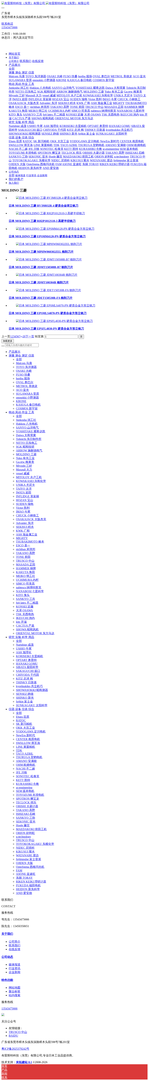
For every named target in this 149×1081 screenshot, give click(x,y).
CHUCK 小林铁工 (27, 515)
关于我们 (7, 933)
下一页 (29, 336)
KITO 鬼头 (23, 595)
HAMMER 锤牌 (26, 568)
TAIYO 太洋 (24, 488)
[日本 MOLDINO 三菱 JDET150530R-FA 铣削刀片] (48, 290)
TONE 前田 (23, 556)
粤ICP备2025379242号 (15, 1048)
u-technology (23, 836)
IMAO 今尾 (23, 511)
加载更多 (7, 341)
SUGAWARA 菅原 (27, 393)
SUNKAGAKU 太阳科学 (31, 705)
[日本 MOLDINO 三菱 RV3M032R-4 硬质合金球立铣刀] (51, 197)
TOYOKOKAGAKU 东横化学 (35, 843)
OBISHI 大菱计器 (27, 806)
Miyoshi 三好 (24, 465)
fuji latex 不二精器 (27, 602)
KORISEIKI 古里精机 (29, 656)
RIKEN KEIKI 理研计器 (31, 881)
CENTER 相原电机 (28, 739)
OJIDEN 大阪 (24, 863)
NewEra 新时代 (25, 735)
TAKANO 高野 (25, 553)
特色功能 (7, 980)
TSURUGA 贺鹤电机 (29, 757)
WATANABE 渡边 (27, 855)
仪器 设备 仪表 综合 (21, 709)
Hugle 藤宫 (23, 825)
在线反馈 (14, 949)
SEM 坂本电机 (25, 791)
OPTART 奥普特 (26, 660)
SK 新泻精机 (24, 723)
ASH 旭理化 (23, 652)
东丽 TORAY (24, 877)
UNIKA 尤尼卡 (25, 484)
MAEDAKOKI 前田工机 (31, 829)
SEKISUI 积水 (25, 526)
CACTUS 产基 (25, 625)
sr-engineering (24, 787)
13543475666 (9, 27)
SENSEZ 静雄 (24, 693)
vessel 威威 (22, 473)
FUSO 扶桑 (23, 374)
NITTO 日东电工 (26, 442)
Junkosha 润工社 (26, 419)
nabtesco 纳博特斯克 (28, 587)
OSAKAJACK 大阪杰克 (31, 519)
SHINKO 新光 (25, 697)
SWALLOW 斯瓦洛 (28, 742)
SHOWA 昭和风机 (27, 629)
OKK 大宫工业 (25, 727)
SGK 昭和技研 (25, 446)
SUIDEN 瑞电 (24, 503)
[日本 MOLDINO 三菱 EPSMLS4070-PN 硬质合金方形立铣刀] (55, 305)
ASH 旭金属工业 (26, 534)
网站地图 (14, 987)
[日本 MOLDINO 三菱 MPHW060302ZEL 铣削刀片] (49, 244)
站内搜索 (14, 995)
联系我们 (14, 945)
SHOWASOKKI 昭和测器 (32, 690)
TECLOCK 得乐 (26, 802)
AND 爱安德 (24, 893)
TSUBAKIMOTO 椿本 (30, 541)
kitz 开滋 (21, 621)
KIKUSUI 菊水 (25, 851)
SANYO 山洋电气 (27, 427)
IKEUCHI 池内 (25, 618)
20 (24, 336)
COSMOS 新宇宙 (27, 408)
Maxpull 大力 (24, 469)
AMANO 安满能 (26, 761)
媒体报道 (14, 964)
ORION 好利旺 (25, 833)
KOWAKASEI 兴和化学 (31, 481)
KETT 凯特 (23, 780)
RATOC (21, 720)
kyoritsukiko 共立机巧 (29, 686)
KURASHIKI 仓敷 (27, 783)
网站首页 (14, 53)
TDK (19, 750)
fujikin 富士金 (24, 701)
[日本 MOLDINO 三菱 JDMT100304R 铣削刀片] (46, 274)
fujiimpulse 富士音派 (28, 859)
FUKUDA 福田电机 (28, 885)
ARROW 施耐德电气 (29, 450)
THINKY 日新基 (26, 682)
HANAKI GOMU (27, 663)
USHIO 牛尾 (24, 648)
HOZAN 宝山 (24, 500)
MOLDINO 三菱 (26, 454)
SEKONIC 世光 (25, 821)
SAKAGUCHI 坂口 (28, 670)
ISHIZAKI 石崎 (25, 813)
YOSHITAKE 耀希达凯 (30, 431)
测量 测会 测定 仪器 (21, 355)
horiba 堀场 (23, 378)
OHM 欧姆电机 (25, 764)
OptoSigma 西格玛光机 (30, 866)
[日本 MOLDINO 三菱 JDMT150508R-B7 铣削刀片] (49, 259)
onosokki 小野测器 (27, 397)
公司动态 (7, 956)
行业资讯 (14, 968)
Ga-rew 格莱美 (25, 461)
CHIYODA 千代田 (27, 674)
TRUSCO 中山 (25, 560)
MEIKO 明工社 (25, 576)
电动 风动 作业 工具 (21, 412)
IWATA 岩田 (23, 492)
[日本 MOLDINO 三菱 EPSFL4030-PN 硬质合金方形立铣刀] (54, 320)
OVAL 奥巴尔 (24, 382)
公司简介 (14, 941)
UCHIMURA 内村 (27, 579)
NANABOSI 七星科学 (30, 591)
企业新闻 (14, 972)
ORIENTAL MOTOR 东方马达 (35, 633)
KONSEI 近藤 (24, 606)
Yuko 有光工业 (25, 458)
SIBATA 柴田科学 (27, 667)
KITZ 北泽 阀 (24, 678)
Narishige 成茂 (25, 644)
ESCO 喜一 (23, 545)
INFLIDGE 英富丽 (27, 496)
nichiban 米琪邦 (25, 549)
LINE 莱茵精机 (25, 746)
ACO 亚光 (22, 389)
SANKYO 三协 (25, 817)
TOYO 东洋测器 (26, 367)
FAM (19, 870)
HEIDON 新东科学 (28, 889)
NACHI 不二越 (25, 768)
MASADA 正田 (25, 564)
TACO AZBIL (24, 753)
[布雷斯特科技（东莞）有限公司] (74, 3)
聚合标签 (14, 991)
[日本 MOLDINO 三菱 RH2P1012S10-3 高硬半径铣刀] (50, 213)
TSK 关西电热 (25, 614)
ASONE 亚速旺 (25, 873)
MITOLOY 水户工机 (29, 477)
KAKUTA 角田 (25, 572)
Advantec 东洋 (25, 523)
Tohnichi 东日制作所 (28, 439)
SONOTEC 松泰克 (27, 776)
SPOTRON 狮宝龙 (27, 798)
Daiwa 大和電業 (26, 435)
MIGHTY (22, 538)
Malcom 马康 (24, 363)
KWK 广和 (23, 530)
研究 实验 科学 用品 (21, 637)
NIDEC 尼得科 (25, 847)
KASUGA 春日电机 (28, 404)
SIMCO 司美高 (25, 583)
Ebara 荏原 (22, 716)
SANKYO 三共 (25, 598)
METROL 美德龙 (26, 386)
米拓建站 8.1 (24, 1062)
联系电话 (7, 23)
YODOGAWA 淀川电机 (31, 731)
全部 (12, 68)
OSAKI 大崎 (24, 370)
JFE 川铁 (21, 772)
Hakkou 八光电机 (27, 423)
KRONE (21, 401)
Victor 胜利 (23, 507)
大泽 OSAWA (24, 610)
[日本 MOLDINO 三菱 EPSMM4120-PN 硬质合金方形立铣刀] (55, 228)
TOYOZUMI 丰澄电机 (30, 794)
